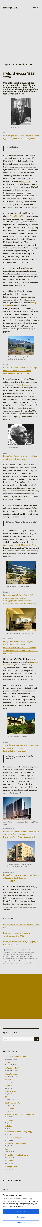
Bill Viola (8, 1080)
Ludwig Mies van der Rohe (25, 545)
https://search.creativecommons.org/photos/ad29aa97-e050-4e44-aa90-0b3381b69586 (20, 370)
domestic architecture (23, 954)
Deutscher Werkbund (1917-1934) (19, 1132)
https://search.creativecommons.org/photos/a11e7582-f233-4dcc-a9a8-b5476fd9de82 (21, 834)
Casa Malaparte (11, 1074)
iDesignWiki (10, 7)
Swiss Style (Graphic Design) (16, 1155)
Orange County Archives (27, 837)
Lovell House (13, 961)
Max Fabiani (22, 961)
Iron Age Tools (11, 1166)
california (6, 954)
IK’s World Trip (23, 373)
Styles (5, 1190)
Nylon (7, 1097)
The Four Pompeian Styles (16, 1057)
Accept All (21, 1211)
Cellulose (9, 1126)
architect (20, 952)
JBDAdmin (10, 950)
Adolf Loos (25, 181)
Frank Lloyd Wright (18, 216)
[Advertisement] (21, 33)
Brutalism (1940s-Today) (15, 1143)
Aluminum (9, 1109)
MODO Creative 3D (12, 1103)
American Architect (9, 952)
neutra (34, 961)
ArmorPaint (10, 1085)
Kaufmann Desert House (18, 958)
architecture (27, 952)
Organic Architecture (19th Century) (19, 1114)
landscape (30, 958)
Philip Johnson (23, 385)
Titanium (9, 1120)
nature (29, 961)
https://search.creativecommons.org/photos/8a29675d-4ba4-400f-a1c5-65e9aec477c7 (21, 878)
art (33, 952)
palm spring (7, 963)
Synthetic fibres (11, 1091)
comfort (12, 954)
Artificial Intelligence (13, 1138)
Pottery (8, 1149)
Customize (21, 1217)
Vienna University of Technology (22, 963)
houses (15, 956)
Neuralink (9, 1161)
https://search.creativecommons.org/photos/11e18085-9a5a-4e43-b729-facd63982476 (20, 748)
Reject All (21, 1222)
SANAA (8, 1062)
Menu (35, 7)
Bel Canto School (12, 1068)
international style (25, 956)
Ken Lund (22, 751)
